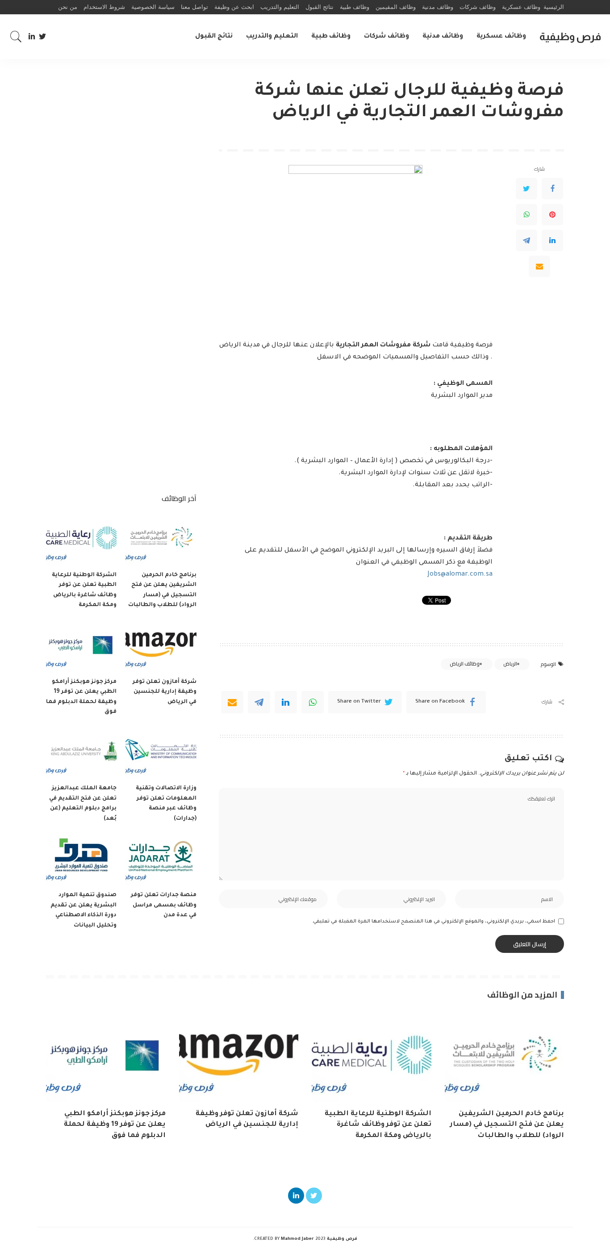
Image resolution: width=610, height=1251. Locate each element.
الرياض (510, 663)
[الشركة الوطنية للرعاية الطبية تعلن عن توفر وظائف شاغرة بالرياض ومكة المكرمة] (81, 539)
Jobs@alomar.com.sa (460, 574)
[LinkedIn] (31, 36)
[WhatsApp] (526, 214)
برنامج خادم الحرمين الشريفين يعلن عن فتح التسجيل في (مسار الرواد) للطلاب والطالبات (507, 1125)
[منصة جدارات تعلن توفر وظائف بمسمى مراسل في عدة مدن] (160, 859)
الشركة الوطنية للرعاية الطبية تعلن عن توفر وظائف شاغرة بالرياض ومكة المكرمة (378, 1125)
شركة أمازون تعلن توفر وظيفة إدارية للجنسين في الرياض (164, 692)
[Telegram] (526, 240)
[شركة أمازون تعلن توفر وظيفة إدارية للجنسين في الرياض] (160, 646)
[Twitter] (42, 36)
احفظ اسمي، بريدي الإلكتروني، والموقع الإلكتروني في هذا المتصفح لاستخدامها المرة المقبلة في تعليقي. (433, 921)
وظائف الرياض (465, 663)
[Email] (539, 266)
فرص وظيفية (570, 36)
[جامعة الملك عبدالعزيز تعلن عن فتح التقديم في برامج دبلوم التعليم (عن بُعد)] (81, 752)
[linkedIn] (286, 702)
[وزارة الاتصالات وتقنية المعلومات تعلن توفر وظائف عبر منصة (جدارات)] (160, 752)
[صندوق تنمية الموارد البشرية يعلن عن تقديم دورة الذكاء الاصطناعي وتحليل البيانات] (81, 859)
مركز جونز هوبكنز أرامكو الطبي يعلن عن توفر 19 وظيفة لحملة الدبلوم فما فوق (115, 1125)
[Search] (16, 36)
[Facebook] (552, 188)
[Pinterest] (552, 214)
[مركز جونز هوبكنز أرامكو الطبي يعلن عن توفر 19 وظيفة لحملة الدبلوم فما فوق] (81, 646)
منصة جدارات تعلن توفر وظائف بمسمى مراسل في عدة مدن (163, 905)
